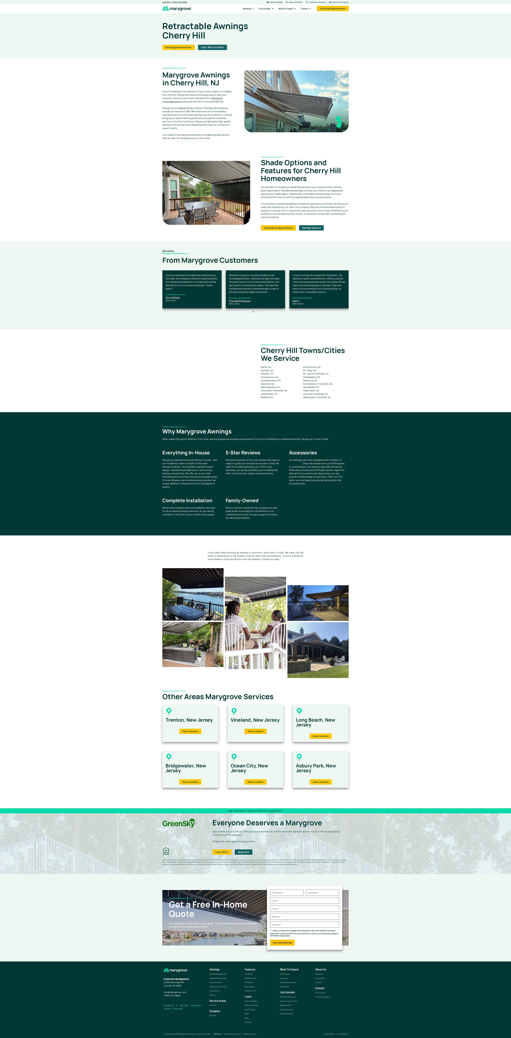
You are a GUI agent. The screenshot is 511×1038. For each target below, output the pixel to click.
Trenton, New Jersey (189, 720)
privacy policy (284, 935)
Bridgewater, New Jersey (186, 768)
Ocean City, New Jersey (249, 768)
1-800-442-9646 (172, 995)
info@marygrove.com (175, 992)
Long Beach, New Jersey (315, 722)
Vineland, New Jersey (255, 720)
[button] (253, 311)
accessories (295, 463)
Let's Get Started (282, 942)
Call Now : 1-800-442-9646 (174, 2)
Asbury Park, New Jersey (316, 768)
